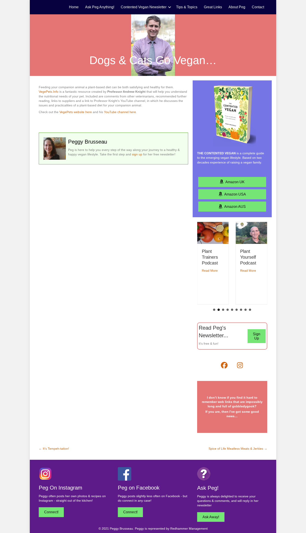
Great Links (213, 7)
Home (74, 7)
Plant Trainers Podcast (210, 257)
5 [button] (232, 310)
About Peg (236, 7)
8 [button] (245, 310)
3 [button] (223, 310)
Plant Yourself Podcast (248, 257)
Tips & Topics (186, 7)
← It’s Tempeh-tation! (54, 448)
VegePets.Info (48, 91)
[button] (169, 7)
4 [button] (227, 310)
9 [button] (250, 310)
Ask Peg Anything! (99, 7)
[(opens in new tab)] (45, 473)
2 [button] (219, 310)
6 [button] (236, 310)
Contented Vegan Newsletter (143, 7)
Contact (258, 7)
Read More (210, 270)
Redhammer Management (189, 528)
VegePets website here (75, 112)
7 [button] (241, 310)
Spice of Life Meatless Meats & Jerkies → (238, 448)
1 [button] (214, 310)
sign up (137, 154)
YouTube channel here (120, 112)
